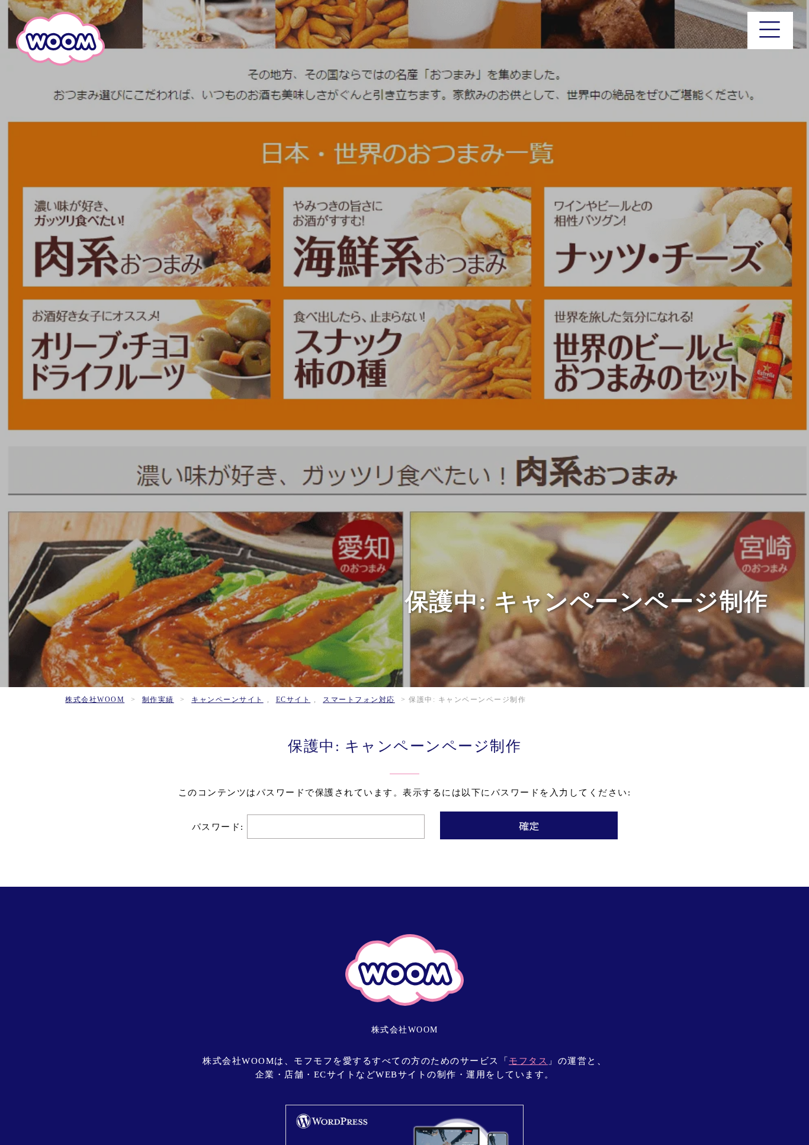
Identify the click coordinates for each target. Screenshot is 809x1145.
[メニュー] (770, 30)
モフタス (528, 1061)
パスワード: (220, 827)
